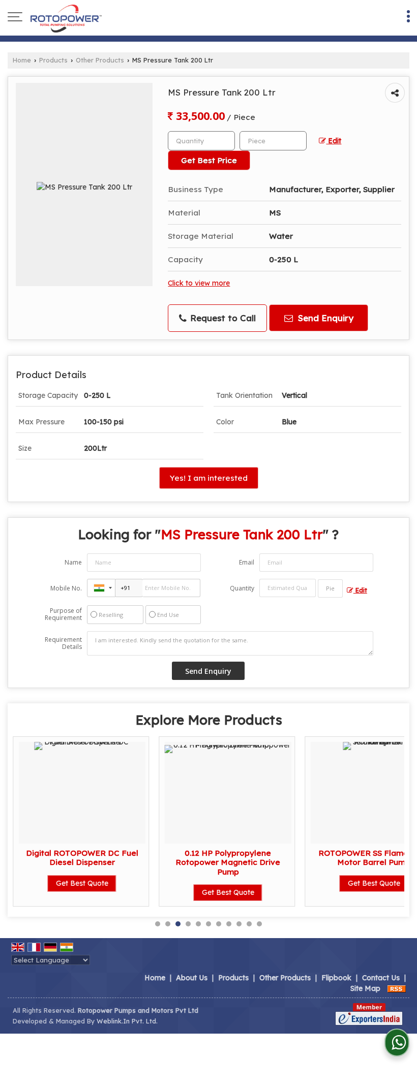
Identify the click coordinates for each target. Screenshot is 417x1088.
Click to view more (199, 282)
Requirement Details (63, 643)
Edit (333, 140)
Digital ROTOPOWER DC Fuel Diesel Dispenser (82, 857)
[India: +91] (101, 588)
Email (246, 562)
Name (73, 562)
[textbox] (273, 140)
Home (22, 60)
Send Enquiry (324, 318)
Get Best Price (209, 160)
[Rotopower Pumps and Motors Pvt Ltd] (66, 18)
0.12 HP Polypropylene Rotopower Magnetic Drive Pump (227, 862)
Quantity (242, 588)
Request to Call (222, 318)
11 (259, 923)
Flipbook (336, 977)
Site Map (365, 988)
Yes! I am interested (209, 478)
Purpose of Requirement (63, 614)
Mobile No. (66, 588)
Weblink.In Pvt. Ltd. (127, 1021)
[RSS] (397, 988)
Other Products (100, 60)
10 (249, 923)
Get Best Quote (82, 883)
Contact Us (381, 977)
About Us (191, 977)
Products (53, 60)
